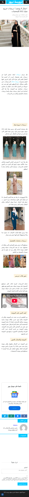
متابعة (14, 408)
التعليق (25, 467)
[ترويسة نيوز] (14, 2)
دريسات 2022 (15, 81)
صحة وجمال (15, 14)
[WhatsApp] (11, 416)
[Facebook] (24, 416)
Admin (23, 14)
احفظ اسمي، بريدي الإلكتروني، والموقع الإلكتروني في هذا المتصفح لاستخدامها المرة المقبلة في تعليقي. (14, 478)
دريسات (18, 74)
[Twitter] (5, 416)
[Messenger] (18, 416)
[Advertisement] (14, 60)
